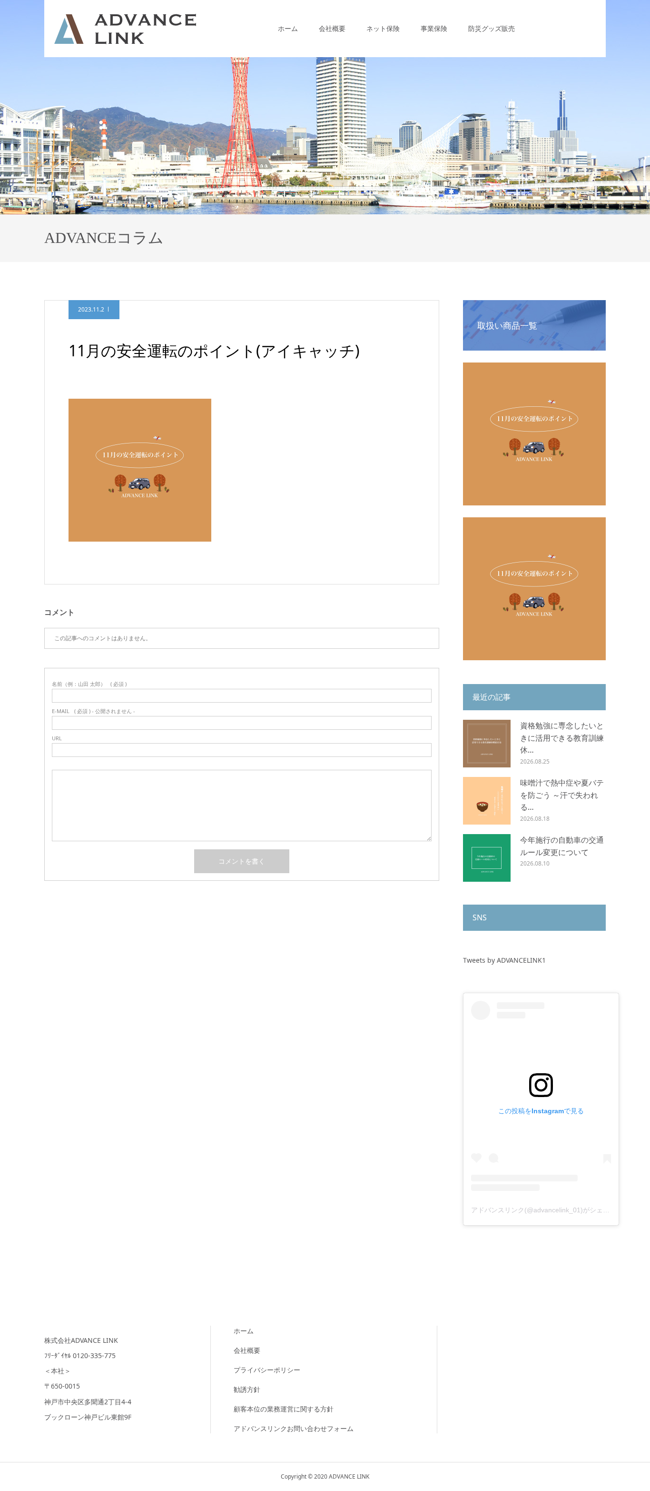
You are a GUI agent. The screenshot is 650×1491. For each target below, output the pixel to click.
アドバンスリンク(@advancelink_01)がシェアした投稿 (553, 1210)
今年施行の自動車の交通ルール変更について (562, 846)
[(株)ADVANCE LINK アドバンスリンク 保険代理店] (125, 28)
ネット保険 (383, 28)
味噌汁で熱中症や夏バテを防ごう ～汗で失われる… (562, 794)
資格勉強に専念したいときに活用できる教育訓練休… (562, 737)
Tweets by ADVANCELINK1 (504, 960)
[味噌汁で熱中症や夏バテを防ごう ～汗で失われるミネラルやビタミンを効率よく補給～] (487, 801)
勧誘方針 (247, 1389)
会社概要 (332, 28)
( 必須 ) (89, 683)
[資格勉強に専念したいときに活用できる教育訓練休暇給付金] (487, 743)
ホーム (288, 28)
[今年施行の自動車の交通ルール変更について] (487, 858)
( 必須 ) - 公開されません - (93, 711)
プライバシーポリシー (267, 1369)
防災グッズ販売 (491, 28)
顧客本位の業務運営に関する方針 (284, 1408)
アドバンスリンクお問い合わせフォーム (294, 1428)
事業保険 (434, 28)
